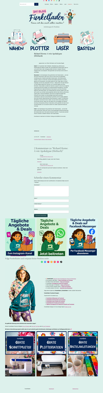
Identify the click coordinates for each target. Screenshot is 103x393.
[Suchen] (36, 4)
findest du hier (68, 306)
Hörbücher (49, 136)
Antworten (39, 161)
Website (36, 209)
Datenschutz (75, 388)
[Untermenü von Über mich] (78, 4)
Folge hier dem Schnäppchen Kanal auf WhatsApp (64, 278)
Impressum (51, 388)
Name (35, 198)
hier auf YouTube (35, 326)
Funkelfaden (27, 388)
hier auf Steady (25, 326)
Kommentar (37, 184)
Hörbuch (43, 139)
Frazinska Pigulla (37, 139)
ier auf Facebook (46, 326)
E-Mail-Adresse (38, 203)
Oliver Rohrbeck (48, 139)
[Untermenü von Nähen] (62, 4)
